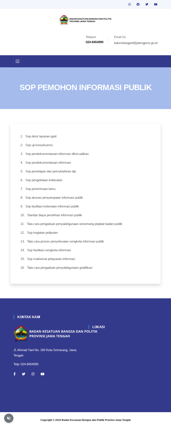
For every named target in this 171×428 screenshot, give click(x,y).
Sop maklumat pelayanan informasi (51, 259)
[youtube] (156, 4)
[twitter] (147, 4)
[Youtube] (42, 374)
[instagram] (130, 4)
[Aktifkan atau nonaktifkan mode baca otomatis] (8, 418)
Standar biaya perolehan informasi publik (54, 215)
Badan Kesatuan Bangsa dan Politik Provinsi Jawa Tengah (96, 420)
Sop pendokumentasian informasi (48, 162)
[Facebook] (14, 374)
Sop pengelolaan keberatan (43, 180)
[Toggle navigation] (17, 61)
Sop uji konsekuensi (39, 145)
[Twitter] (23, 374)
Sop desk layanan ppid (40, 136)
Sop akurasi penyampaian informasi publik (54, 197)
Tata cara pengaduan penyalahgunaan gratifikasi (59, 267)
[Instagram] (33, 374)
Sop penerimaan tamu (40, 189)
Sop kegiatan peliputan (42, 232)
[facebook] (138, 4)
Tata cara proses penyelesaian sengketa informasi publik (65, 241)
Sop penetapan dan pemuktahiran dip (50, 171)
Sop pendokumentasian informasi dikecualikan (57, 154)
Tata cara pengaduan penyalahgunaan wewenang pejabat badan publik (74, 224)
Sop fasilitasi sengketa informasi (49, 250)
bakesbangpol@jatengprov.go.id (135, 43)
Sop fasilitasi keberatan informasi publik (52, 206)
